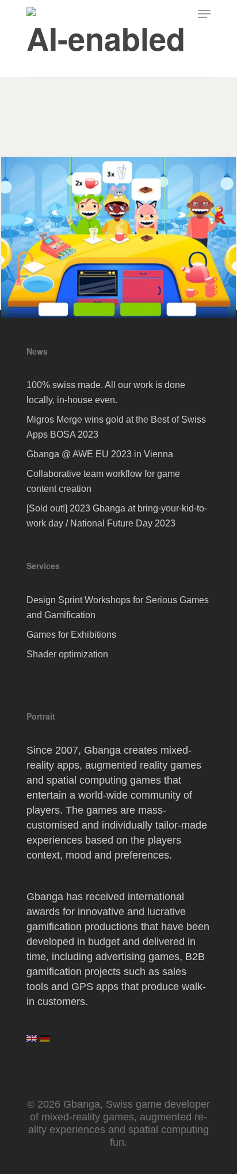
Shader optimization (67, 654)
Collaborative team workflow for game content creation (103, 481)
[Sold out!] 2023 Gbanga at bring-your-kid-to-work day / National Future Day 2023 (116, 515)
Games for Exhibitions (71, 634)
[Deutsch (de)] (45, 1042)
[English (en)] (31, 1042)
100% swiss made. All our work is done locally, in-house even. (105, 392)
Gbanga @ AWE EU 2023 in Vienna (99, 454)
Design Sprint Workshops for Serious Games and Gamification (117, 607)
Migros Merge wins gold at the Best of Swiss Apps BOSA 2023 (116, 427)
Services (43, 565)
